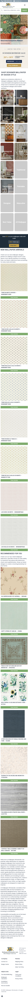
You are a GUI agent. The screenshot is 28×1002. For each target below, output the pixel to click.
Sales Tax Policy (19, 967)
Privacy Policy (19, 978)
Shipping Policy (19, 961)
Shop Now (14, 245)
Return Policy (18, 964)
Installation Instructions (4, 982)
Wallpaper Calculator (4, 977)
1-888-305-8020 (7, 1)
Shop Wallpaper (14, 65)
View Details (14, 297)
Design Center (5, 964)
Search (24, 10)
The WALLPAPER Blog (6, 974)
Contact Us (18, 1)
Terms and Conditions (18, 975)
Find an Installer (5, 985)
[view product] (14, 277)
